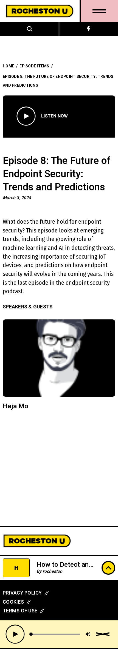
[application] (60, 634)
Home (8, 66)
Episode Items (34, 66)
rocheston (52, 571)
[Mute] (88, 634)
